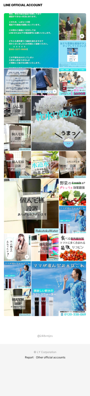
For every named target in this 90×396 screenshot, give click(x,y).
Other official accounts (50, 357)
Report (29, 357)
